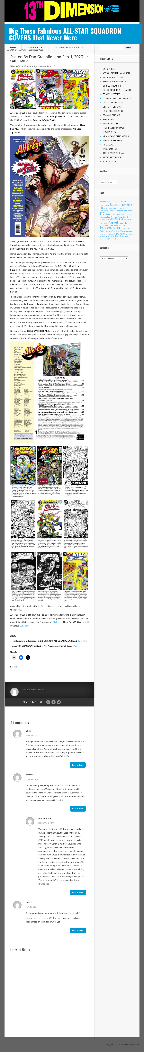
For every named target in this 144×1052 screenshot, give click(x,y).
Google (48, 702)
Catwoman (104, 211)
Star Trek (103, 234)
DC (102, 213)
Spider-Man (118, 231)
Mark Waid (103, 223)
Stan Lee (128, 231)
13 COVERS (108, 68)
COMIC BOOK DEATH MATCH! (117, 90)
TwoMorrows (121, 236)
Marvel (112, 222)
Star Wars (110, 234)
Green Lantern (105, 219)
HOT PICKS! (108, 119)
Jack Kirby (121, 219)
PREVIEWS (108, 144)
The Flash (129, 234)
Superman (119, 234)
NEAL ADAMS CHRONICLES (116, 136)
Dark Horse (127, 210)
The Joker (103, 237)
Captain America (122, 208)
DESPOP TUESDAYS (112, 106)
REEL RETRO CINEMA (113, 153)
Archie (124, 201)
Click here (57, 622)
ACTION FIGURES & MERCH (116, 73)
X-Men (115, 239)
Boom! (106, 208)
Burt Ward (112, 208)
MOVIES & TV (109, 132)
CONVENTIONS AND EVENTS (117, 98)
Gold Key (126, 217)
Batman (116, 204)
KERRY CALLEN (110, 123)
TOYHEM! (110, 236)
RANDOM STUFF (111, 148)
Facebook (53, 702)
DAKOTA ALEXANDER (113, 102)
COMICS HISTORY (35, 47)
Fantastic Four (105, 217)
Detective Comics (123, 214)
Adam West (105, 201)
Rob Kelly (109, 231)
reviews (126, 228)
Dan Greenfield (42, 56)
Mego (121, 223)
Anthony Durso (115, 202)
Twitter (59, 702)
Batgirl (107, 205)
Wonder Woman (106, 239)
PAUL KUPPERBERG (112, 140)
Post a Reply (77, 765)
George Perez (116, 217)
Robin (102, 231)
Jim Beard (130, 219)
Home (13, 47)
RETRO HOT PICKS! (112, 157)
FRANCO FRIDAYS (111, 115)
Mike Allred (109, 226)
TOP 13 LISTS (109, 161)
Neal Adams (120, 225)
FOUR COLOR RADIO (113, 111)
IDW (113, 219)
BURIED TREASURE (112, 85)
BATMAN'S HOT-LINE (113, 77)
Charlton (112, 210)
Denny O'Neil (110, 214)
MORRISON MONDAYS (113, 127)
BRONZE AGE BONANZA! (115, 81)
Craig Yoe (119, 211)
